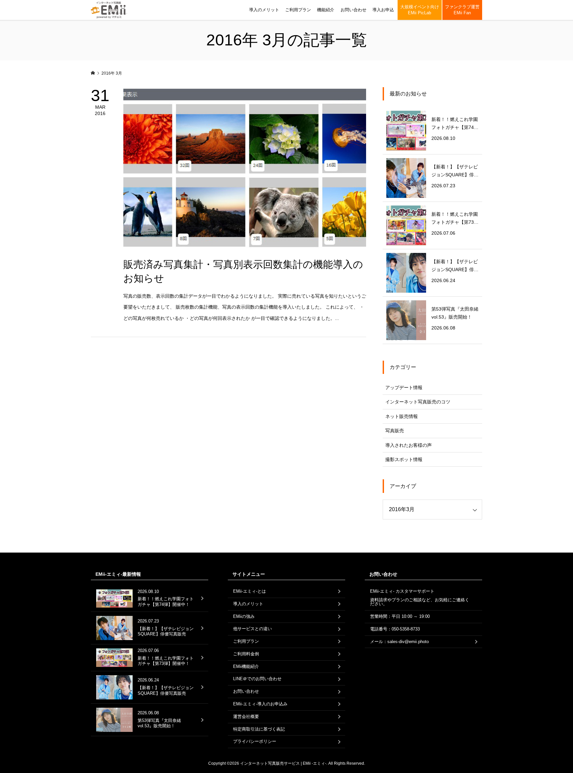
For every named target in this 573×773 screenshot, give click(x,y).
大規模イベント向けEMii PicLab (419, 9)
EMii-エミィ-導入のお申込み (260, 703)
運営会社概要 (246, 716)
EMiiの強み (244, 616)
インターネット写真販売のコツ (417, 401)
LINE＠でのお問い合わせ (257, 678)
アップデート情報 (403, 387)
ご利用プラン (298, 9)
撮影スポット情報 (403, 459)
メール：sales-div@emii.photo (399, 641)
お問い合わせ (353, 9)
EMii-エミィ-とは (249, 591)
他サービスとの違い (252, 628)
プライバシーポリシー (254, 741)
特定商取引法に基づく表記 (259, 729)
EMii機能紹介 (246, 666)
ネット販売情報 (401, 416)
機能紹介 (325, 9)
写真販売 (394, 430)
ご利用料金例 (246, 653)
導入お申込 (383, 9)
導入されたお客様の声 (408, 445)
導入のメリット (264, 9)
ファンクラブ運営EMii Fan (462, 9)
